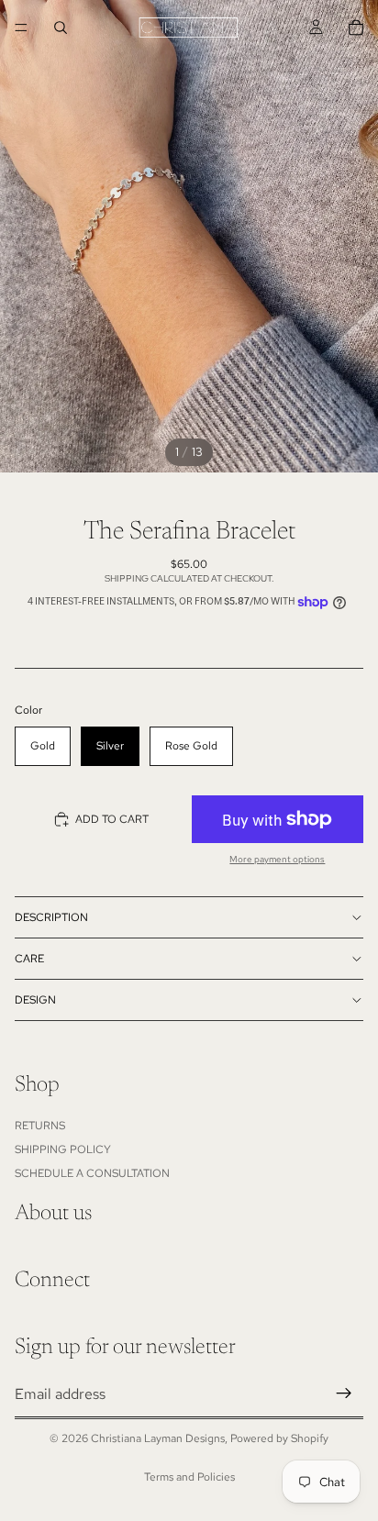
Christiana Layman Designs (158, 1438)
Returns (40, 1124)
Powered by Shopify (279, 1438)
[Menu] (21, 27)
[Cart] (356, 27)
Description (51, 917)
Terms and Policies (189, 1477)
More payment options (277, 859)
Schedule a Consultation (92, 1173)
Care (29, 958)
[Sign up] (344, 1393)
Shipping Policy (63, 1149)
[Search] (60, 27)
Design (35, 1000)
